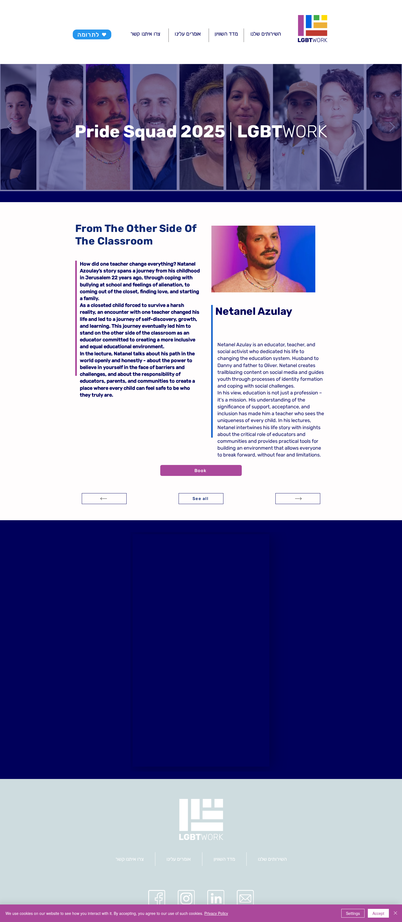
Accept (378, 913)
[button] (263, 259)
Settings (353, 913)
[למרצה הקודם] (297, 498)
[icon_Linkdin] (215, 898)
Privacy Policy (216, 913)
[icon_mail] (245, 898)
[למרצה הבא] (104, 498)
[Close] (395, 913)
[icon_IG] (186, 898)
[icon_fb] (156, 898)
